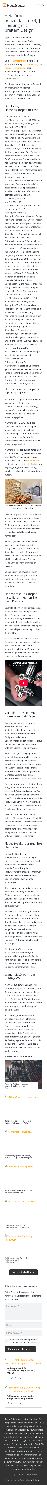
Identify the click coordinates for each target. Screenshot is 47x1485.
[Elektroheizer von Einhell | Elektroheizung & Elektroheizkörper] (23, 1248)
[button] (38, 5)
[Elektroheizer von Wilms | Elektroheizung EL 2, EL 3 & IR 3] (23, 1214)
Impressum (11, 1480)
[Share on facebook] (8, 1378)
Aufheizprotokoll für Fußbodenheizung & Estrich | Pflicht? (21, 1370)
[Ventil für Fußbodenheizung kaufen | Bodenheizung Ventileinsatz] (23, 1074)
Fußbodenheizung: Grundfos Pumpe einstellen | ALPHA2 (20, 1397)
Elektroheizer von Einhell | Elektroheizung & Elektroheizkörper (16, 1260)
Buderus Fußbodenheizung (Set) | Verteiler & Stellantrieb (19, 1191)
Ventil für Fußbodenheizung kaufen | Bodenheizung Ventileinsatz (16, 1086)
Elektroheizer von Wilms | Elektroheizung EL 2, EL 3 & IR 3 (18, 1226)
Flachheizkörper (18, 60)
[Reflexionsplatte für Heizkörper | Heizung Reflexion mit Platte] (23, 1109)
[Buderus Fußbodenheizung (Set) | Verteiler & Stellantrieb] (23, 1179)
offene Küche (32, 460)
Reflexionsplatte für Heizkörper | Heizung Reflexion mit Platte (19, 1122)
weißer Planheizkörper (15, 68)
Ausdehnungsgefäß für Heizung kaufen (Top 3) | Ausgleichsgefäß (18, 1156)
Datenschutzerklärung (30, 1480)
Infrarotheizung (30, 64)
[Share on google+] (16, 1378)
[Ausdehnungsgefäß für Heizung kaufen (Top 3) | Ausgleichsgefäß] (23, 1144)
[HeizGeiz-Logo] (14, 5)
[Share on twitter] (12, 1378)
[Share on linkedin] (21, 1378)
